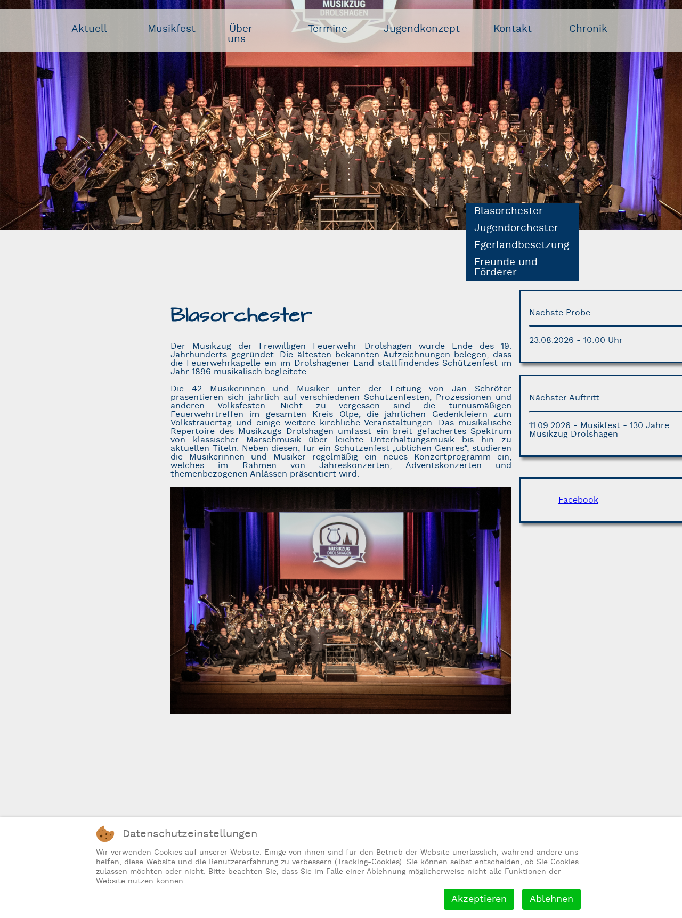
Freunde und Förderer (506, 267)
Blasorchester (508, 211)
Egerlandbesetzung (521, 245)
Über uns (240, 34)
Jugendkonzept (422, 29)
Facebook (578, 500)
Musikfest (172, 29)
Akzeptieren (479, 899)
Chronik (588, 29)
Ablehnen (551, 899)
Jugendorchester (516, 228)
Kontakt (512, 29)
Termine (327, 29)
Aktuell (89, 29)
